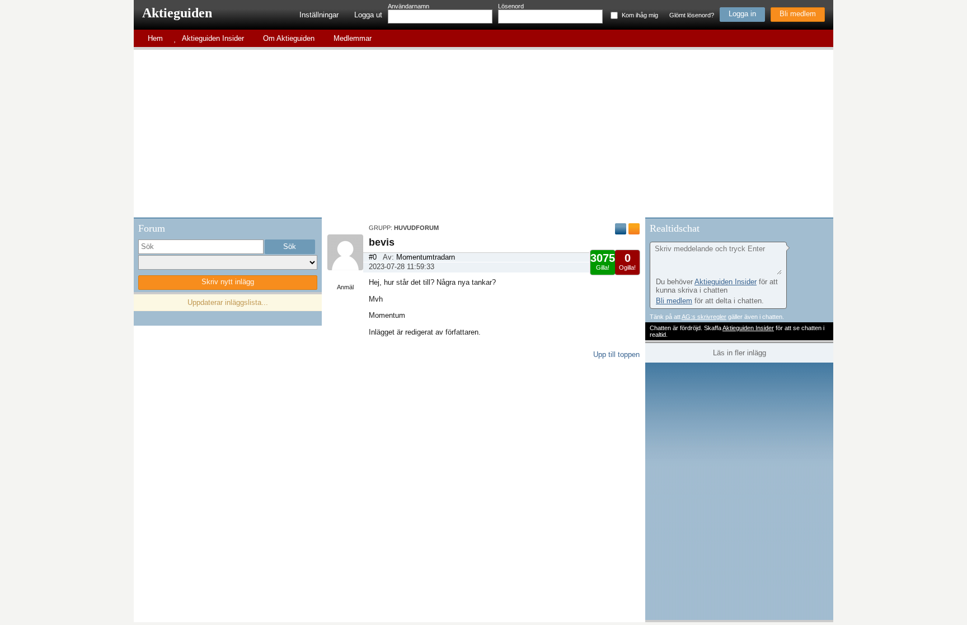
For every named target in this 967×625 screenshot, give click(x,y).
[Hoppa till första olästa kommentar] (620, 228)
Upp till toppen (616, 354)
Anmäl (345, 287)
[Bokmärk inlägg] (634, 228)
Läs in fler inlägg (739, 353)
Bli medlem (798, 14)
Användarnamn (408, 6)
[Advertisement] (483, 133)
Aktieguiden (177, 13)
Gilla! (602, 261)
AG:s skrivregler (704, 316)
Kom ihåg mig (640, 15)
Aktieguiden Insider (725, 282)
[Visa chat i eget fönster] (823, 227)
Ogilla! (627, 261)
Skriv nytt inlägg (227, 282)
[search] (201, 246)
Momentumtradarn (425, 257)
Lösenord (511, 6)
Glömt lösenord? (691, 15)
